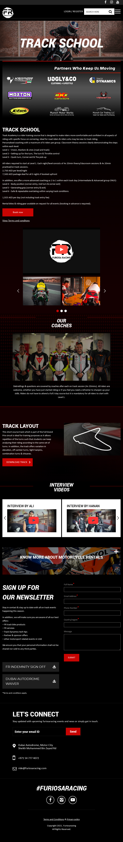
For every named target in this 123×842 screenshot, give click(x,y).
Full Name (68, 584)
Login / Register (73, 11)
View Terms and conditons (16, 220)
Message (68, 631)
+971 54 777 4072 (28, 758)
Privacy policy (73, 819)
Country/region (71, 620)
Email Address (70, 596)
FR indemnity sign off (26, 667)
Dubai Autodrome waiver (22, 681)
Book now (18, 212)
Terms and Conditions (53, 819)
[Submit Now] (110, 11)
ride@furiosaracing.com (32, 768)
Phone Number (70, 608)
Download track (16, 462)
